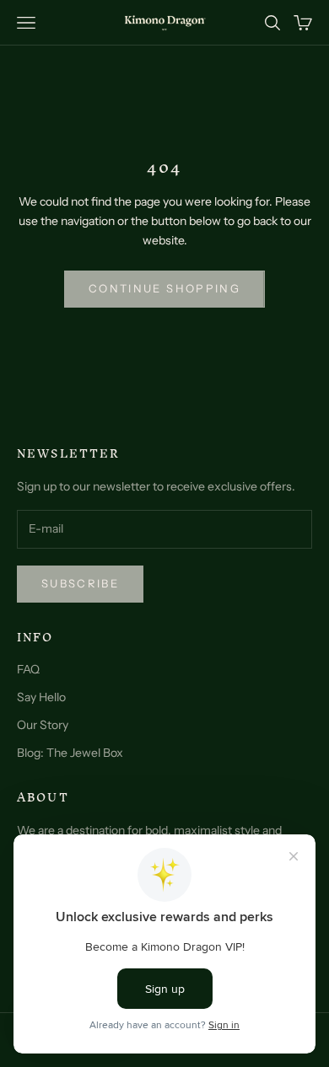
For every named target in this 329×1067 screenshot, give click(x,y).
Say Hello (41, 697)
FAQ (28, 669)
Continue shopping (164, 288)
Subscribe (80, 583)
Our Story (42, 724)
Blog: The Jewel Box (70, 752)
